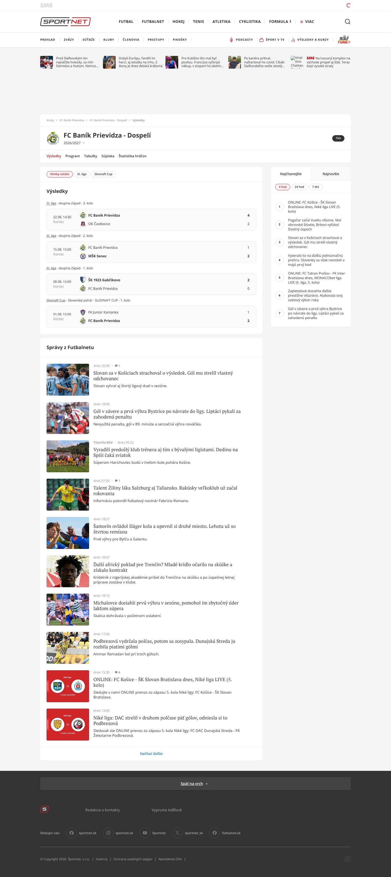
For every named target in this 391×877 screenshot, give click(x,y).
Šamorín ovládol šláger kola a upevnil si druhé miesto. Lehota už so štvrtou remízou (164, 529)
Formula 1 (280, 21)
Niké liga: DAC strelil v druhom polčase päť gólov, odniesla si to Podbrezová (160, 720)
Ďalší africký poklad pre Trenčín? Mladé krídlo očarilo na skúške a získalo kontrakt (162, 567)
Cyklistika (250, 21)
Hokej (179, 21)
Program (72, 156)
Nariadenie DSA (170, 859)
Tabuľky (90, 156)
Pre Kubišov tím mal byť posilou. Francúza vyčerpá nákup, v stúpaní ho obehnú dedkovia (202, 62)
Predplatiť (310, 5)
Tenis (198, 21)
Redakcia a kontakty (102, 809)
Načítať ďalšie (151, 753)
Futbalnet (153, 21)
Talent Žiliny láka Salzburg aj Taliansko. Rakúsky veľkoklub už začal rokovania (165, 491)
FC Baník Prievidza (72, 120)
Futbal (126, 21)
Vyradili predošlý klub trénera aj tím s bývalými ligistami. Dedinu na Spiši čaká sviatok (165, 452)
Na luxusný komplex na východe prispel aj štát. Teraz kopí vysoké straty (328, 62)
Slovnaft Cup (56, 300)
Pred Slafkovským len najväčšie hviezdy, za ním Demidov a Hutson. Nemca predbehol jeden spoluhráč (76, 62)
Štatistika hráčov (133, 156)
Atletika (221, 21)
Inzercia (101, 859)
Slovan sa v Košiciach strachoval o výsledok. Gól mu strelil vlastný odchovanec (163, 376)
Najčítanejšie (291, 173)
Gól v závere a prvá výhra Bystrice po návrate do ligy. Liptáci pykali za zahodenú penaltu (167, 414)
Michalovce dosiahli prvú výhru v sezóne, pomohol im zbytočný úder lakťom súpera (166, 605)
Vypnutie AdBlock (167, 809)
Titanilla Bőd (103, 442)
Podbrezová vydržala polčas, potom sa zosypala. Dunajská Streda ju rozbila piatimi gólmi (164, 644)
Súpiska (108, 156)
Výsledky (54, 156)
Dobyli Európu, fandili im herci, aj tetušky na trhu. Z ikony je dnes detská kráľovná (141, 62)
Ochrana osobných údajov (133, 859)
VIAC (309, 21)
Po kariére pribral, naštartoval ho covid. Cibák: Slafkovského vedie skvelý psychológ (264, 62)
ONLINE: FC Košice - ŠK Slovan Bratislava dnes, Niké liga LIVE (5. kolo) (162, 682)
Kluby (50, 120)
